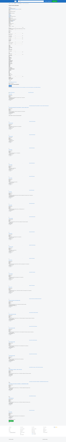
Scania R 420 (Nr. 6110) (12, 355)
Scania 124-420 (11, 136)
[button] (9, 100)
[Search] (18, 1)
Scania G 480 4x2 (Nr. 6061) (12, 314)
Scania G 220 (10, 233)
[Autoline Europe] (11, 1)
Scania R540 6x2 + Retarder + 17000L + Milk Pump (15, 369)
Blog (20, 433)
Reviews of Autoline (22, 432)
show (10, 80)
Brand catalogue (22, 434)
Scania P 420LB (11, 218)
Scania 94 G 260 (11, 246)
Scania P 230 (10, 149)
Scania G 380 (10, 164)
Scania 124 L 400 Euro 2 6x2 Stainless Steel (14, 300)
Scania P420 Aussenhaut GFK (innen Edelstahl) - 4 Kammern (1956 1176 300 (19, 107)
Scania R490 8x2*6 (11, 398)
